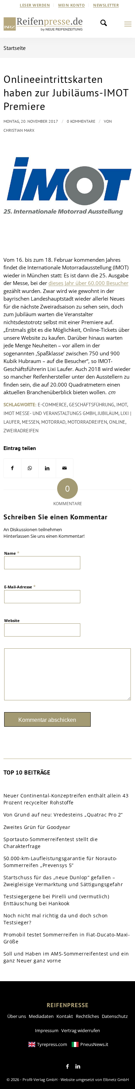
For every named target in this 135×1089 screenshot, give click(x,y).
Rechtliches (87, 1016)
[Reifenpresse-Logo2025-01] (43, 24)
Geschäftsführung (91, 404)
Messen (30, 422)
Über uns (16, 1016)
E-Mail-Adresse (20, 587)
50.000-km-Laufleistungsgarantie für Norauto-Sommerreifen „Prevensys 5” (60, 861)
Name (11, 553)
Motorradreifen (87, 422)
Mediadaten (41, 1016)
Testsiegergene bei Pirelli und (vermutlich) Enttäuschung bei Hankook (56, 900)
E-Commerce (52, 404)
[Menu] (128, 24)
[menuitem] (35, 5)
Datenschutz (115, 1016)
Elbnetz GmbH (116, 1079)
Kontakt (64, 1016)
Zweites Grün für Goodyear (37, 827)
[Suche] (105, 24)
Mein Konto (71, 5)
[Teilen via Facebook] (12, 468)
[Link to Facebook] (67, 1066)
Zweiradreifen (20, 430)
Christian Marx (18, 130)
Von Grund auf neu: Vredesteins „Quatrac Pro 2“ (63, 814)
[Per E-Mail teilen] (64, 468)
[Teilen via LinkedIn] (47, 468)
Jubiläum (108, 413)
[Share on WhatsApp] (29, 468)
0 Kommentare (81, 121)
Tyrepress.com (52, 1044)
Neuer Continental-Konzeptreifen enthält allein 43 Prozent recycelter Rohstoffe (66, 799)
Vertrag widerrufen (80, 1030)
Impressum (46, 1030)
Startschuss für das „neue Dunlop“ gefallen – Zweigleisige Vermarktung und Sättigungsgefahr (63, 881)
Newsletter (106, 5)
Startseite (14, 47)
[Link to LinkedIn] (78, 1066)
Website (12, 620)
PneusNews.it (94, 1044)
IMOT (121, 404)
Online (117, 422)
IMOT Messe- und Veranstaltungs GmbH (49, 413)
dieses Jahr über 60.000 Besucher (88, 282)
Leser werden (35, 5)
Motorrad (53, 422)
